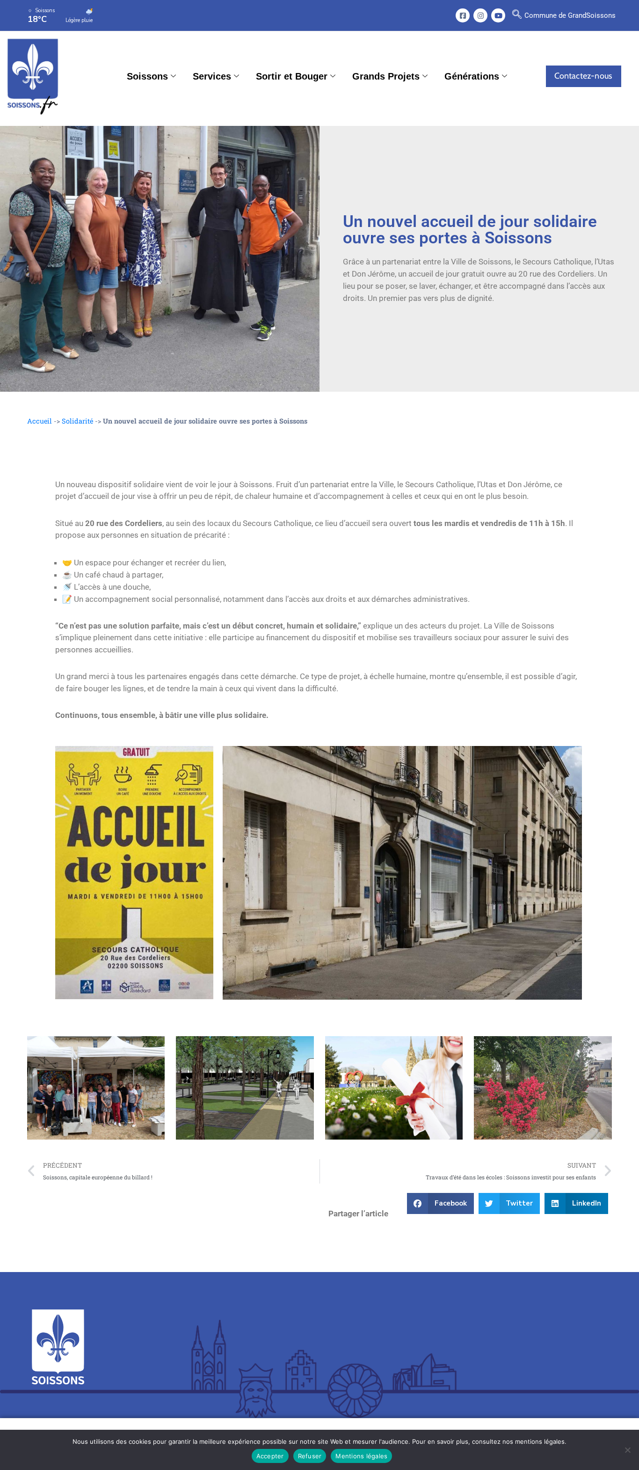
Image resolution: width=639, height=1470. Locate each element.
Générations (471, 76)
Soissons (147, 76)
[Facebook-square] (463, 15)
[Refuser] (627, 1450)
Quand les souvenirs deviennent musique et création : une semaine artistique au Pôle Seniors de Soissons (95, 1087)
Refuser (310, 1456)
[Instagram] (480, 15)
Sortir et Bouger (291, 76)
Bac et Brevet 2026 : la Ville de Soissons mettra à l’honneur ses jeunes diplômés (389, 1088)
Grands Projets (386, 76)
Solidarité (77, 421)
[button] (517, 15)
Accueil (39, 421)
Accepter (270, 1456)
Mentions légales (361, 1456)
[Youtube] (498, 15)
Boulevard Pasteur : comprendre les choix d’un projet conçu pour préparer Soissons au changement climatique (241, 1087)
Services (212, 76)
